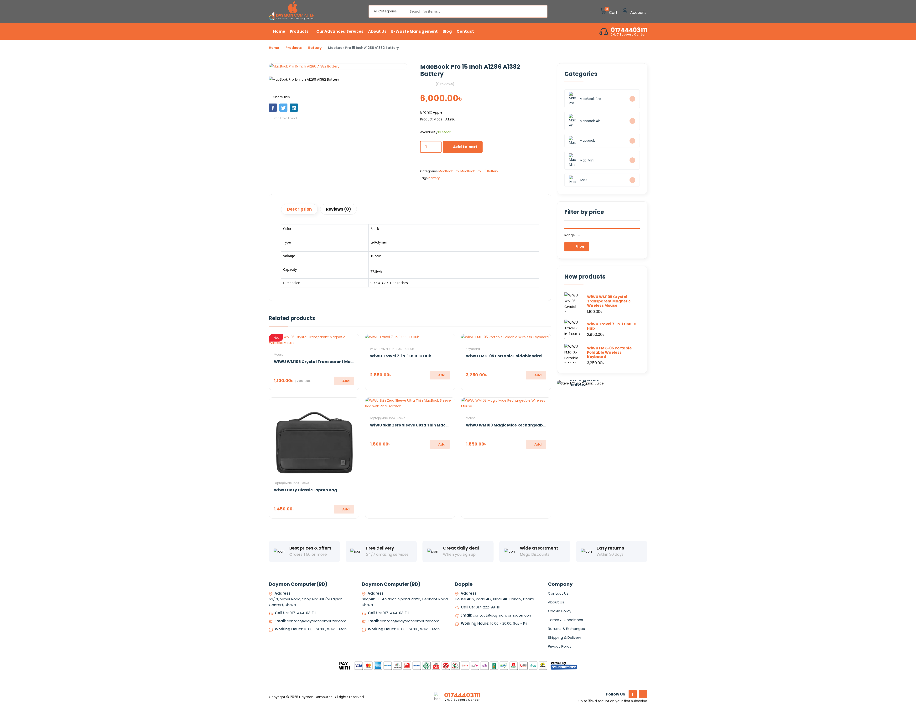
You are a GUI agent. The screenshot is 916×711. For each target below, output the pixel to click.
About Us (377, 31)
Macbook (587, 140)
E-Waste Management (414, 31)
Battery (315, 47)
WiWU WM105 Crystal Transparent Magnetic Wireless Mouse (335, 361)
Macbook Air (590, 121)
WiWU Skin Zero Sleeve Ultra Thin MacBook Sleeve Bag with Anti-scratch (443, 425)
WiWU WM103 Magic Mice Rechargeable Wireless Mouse (522, 425)
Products (299, 31)
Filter (580, 246)
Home (278, 31)
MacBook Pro (448, 171)
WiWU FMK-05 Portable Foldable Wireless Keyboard (518, 356)
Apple (437, 112)
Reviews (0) (338, 209)
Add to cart (465, 147)
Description (299, 209)
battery (434, 178)
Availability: (429, 132)
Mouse (278, 355)
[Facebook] (633, 694)
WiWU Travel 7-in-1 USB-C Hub (392, 349)
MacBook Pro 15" (473, 171)
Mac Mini (587, 160)
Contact (465, 31)
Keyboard (473, 349)
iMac (584, 179)
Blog (447, 31)
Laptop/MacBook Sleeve (291, 483)
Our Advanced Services (339, 31)
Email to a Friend (284, 118)
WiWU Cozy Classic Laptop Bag (305, 490)
